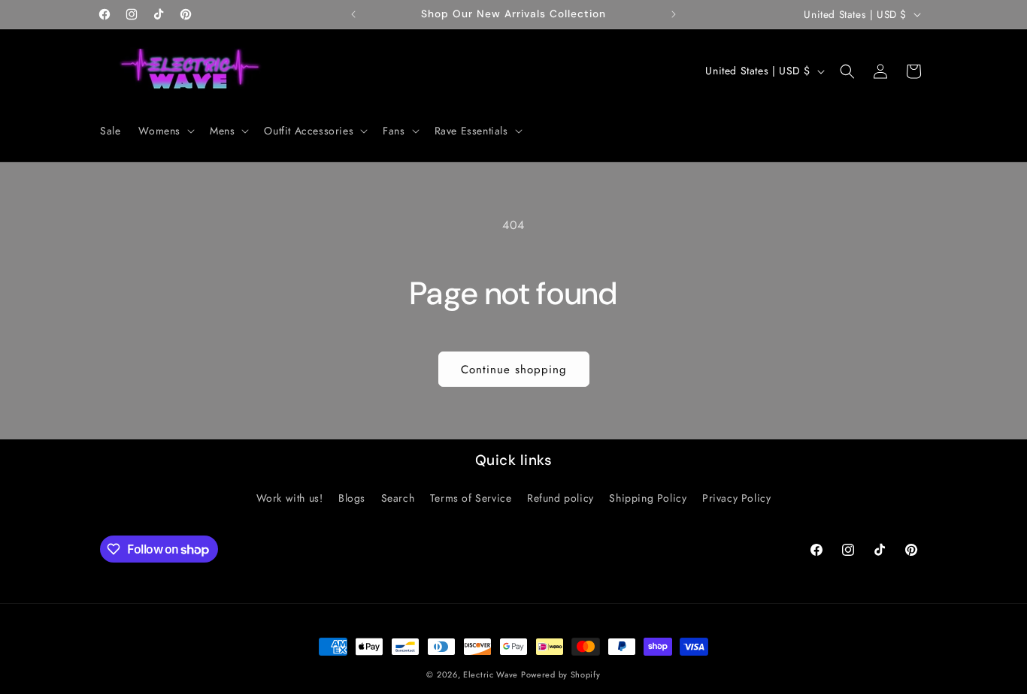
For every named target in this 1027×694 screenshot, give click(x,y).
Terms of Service (471, 497)
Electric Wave (492, 674)
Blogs (351, 497)
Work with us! (289, 497)
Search (398, 497)
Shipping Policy (647, 497)
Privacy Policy (736, 497)
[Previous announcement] (353, 14)
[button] (165, 130)
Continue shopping (514, 369)
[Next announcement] (673, 14)
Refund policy (560, 497)
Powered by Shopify (561, 674)
